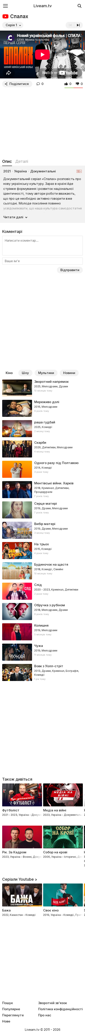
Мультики (46, 373)
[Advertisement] (42, 122)
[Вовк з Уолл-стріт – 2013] (42, 672)
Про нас (44, 1015)
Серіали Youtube (18, 879)
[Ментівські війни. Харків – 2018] (42, 489)
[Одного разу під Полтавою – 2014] (42, 469)
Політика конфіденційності (60, 1009)
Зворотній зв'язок (52, 1003)
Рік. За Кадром (14, 852)
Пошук (7, 1003)
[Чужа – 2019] (42, 652)
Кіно (9, 373)
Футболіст (10, 810)
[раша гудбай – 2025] (42, 428)
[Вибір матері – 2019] (42, 530)
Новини (69, 373)
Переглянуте (13, 1015)
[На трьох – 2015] (42, 550)
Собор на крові (55, 852)
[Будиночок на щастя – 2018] (42, 570)
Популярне (11, 1009)
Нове (6, 1021)
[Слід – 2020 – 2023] (42, 591)
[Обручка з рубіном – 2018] (42, 611)
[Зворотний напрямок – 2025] (42, 388)
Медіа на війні (54, 810)
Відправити (69, 270)
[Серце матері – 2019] (42, 509)
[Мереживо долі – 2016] (42, 408)
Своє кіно (51, 910)
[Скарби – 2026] (42, 448)
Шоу (25, 373)
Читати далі (13, 217)
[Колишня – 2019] (42, 631)
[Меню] (5, 6)
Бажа (6, 910)
